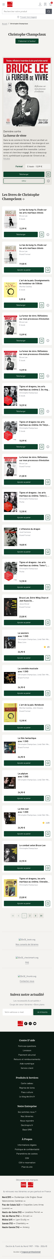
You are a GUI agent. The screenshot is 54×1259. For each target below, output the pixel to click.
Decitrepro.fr (27, 1125)
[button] (27, 148)
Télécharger (24, 174)
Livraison (27, 1050)
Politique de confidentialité (27, 1149)
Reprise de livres (27, 1087)
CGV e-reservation (27, 1162)
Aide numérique (27, 1063)
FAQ (27, 962)
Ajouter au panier (24, 270)
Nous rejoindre (27, 1120)
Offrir (24, 181)
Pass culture (27, 1092)
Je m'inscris (42, 1012)
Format (19, 166)
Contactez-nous (27, 981)
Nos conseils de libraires (27, 944)
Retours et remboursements (27, 1059)
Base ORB (27, 1129)
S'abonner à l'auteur (27, 41)
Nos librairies (27, 1116)
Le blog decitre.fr (27, 1096)
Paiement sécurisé (27, 1054)
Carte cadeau (27, 1083)
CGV (27, 1158)
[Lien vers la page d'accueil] (9, 4)
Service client (27, 1068)
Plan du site (27, 1167)
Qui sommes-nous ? (27, 1112)
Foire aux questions (27, 1046)
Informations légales (27, 1145)
